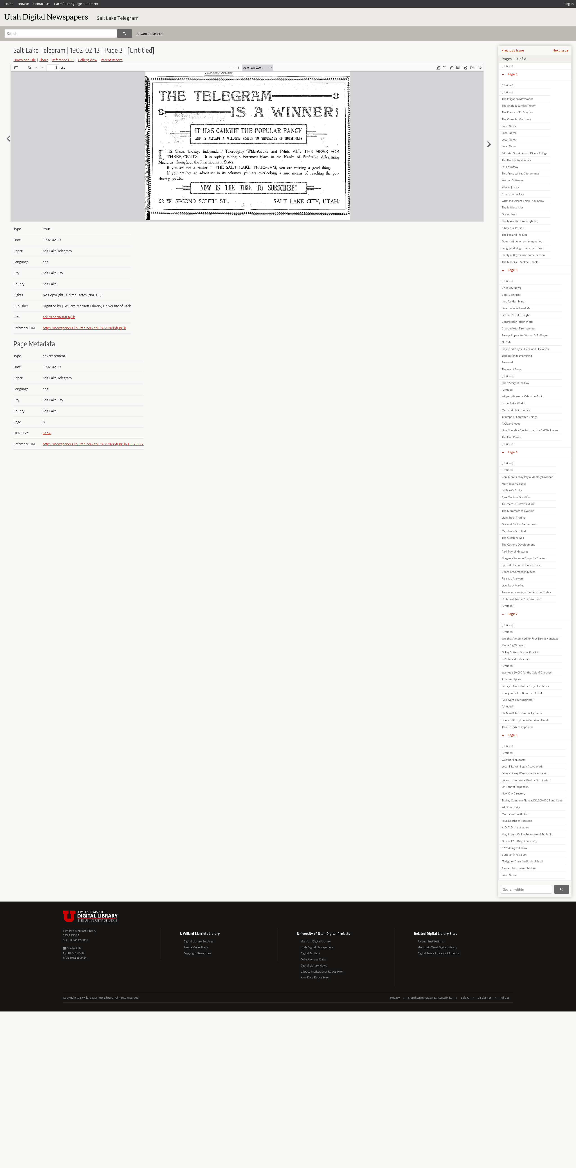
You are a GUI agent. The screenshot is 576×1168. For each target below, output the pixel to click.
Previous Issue (513, 50)
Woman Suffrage (512, 180)
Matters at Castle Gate (516, 814)
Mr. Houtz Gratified (514, 531)
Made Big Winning (513, 645)
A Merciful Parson (513, 228)
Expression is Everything (517, 356)
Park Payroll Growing (515, 551)
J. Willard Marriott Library (79, 931)
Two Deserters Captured (517, 727)
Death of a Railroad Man (517, 308)
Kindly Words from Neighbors (520, 221)
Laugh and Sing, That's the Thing (522, 248)
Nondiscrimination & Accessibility (430, 998)
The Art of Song (511, 369)
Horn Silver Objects (514, 484)
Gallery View (87, 60)
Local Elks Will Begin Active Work (522, 766)
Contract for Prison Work (517, 322)
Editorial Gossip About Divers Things (524, 153)
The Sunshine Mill (513, 538)
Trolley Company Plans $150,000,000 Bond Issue (532, 800)
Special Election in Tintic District (521, 565)
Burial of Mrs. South (514, 855)
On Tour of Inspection (515, 787)
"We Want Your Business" (518, 700)
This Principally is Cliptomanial (521, 173)
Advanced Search (150, 33)
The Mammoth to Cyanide (518, 511)
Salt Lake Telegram (118, 18)
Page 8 (512, 735)
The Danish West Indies (516, 160)
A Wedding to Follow (514, 848)
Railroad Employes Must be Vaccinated (526, 780)
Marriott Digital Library (315, 941)
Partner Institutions (430, 941)
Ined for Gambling (513, 301)
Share (43, 60)
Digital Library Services (198, 941)
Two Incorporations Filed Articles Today (526, 592)
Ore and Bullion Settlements (519, 524)
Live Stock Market (513, 585)
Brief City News (511, 288)
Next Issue (560, 50)
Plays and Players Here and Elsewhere (526, 349)
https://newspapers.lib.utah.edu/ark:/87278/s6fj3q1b (84, 328)
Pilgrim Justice (510, 187)
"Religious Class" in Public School (522, 861)
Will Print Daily (511, 807)
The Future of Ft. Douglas (517, 112)
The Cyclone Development (518, 544)
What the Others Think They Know (523, 201)
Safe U (465, 998)
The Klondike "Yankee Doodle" (521, 262)
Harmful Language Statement (76, 4)
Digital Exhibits (310, 953)
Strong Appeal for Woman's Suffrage (525, 335)
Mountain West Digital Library (437, 947)
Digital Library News (313, 965)
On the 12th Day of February (519, 841)
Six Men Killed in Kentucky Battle (522, 713)
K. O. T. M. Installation (515, 827)
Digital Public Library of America (438, 953)
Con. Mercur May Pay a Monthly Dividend (527, 477)
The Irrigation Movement (517, 99)
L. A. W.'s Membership (515, 659)
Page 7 (512, 614)
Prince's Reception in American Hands (525, 720)
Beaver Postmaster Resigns (519, 868)
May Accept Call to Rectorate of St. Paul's (527, 834)
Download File (25, 60)
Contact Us (41, 4)
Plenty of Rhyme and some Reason (523, 255)
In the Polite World (513, 403)
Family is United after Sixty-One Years (525, 686)
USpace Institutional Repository (321, 971)
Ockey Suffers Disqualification (520, 652)
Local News (509, 126)
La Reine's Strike (512, 490)
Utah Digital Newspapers (316, 947)
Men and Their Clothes (516, 410)
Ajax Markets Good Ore (516, 497)
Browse (23, 4)
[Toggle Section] (503, 74)
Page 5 (512, 270)
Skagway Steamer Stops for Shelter (524, 558)
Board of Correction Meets (518, 572)
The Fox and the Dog (514, 235)
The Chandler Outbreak (516, 119)
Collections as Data (313, 959)
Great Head (509, 214)
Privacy (395, 998)
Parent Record (112, 60)
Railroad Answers (513, 578)
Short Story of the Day (515, 383)
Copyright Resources (197, 953)
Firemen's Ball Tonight (516, 315)
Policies (504, 998)
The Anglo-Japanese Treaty (519, 105)
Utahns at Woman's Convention (521, 599)
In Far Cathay (510, 167)
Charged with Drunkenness (519, 328)
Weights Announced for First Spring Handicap (530, 638)
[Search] (124, 33)
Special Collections (195, 947)
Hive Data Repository (314, 977)
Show (47, 433)
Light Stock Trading (514, 517)
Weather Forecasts (513, 760)
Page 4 (512, 74)
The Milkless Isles (513, 207)
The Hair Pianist (512, 437)
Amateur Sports (512, 679)
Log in (569, 4)
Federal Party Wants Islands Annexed (525, 773)
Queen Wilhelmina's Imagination (522, 241)
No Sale (506, 342)
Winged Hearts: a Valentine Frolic (522, 396)
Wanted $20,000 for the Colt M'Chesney (526, 672)
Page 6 (512, 452)
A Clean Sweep (511, 423)
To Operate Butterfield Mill (518, 504)
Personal (507, 362)
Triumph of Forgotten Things (519, 417)
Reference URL (63, 60)
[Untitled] (507, 66)
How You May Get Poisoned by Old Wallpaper (530, 430)
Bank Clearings (511, 295)
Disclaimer (484, 998)
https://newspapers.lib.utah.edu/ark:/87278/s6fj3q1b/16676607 (93, 444)
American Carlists (513, 194)
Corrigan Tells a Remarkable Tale (522, 693)
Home (8, 4)
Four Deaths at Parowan (517, 821)
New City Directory (513, 793)
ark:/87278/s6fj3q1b (59, 317)
